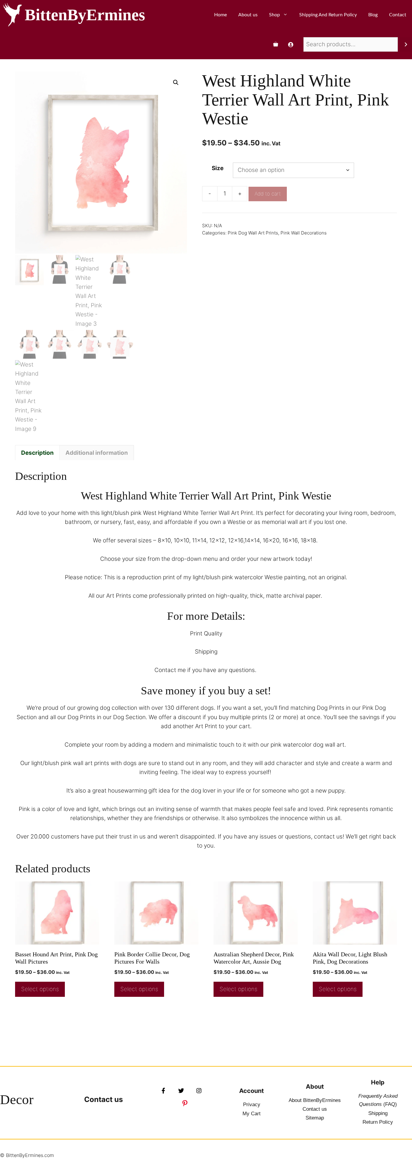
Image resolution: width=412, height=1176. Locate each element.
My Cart (251, 1113)
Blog (373, 14)
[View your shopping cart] (276, 44)
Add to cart (268, 194)
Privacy (251, 1104)
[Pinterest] (185, 1103)
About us (248, 14)
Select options (40, 989)
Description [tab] (37, 452)
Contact (397, 14)
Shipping (378, 1113)
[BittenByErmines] (12, 15)
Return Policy (378, 1122)
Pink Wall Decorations (303, 233)
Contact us (103, 1099)
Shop (274, 14)
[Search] (406, 44)
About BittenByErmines (315, 1100)
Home (220, 14)
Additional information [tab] (96, 452)
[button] (175, 82)
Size (217, 168)
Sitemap (315, 1118)
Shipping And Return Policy (328, 14)
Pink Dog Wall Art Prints (253, 233)
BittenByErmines (85, 15)
